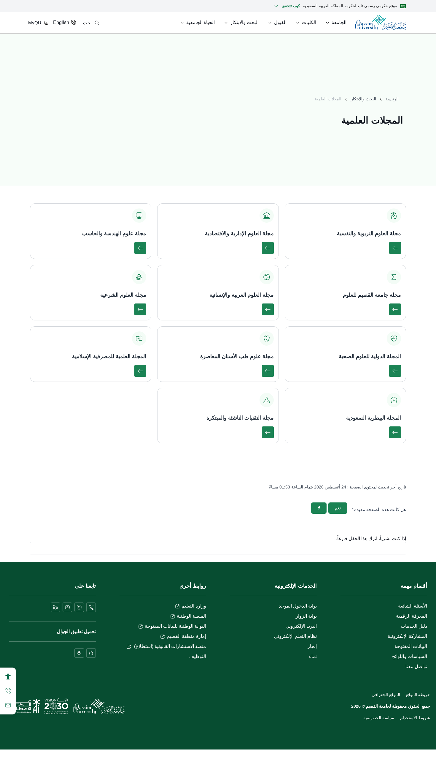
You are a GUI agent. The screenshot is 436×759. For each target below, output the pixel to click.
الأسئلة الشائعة (412, 605)
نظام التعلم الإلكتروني (295, 636)
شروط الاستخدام (415, 717)
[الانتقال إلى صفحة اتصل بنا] (8, 705)
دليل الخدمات (414, 626)
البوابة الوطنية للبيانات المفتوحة (175, 626)
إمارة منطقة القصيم (186, 636)
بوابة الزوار (306, 616)
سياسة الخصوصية (378, 717)
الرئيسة (392, 99)
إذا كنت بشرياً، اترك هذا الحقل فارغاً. (371, 538)
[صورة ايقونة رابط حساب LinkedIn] (55, 607)
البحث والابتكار (363, 99)
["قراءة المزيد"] (395, 248)
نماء (313, 656)
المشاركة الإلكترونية (407, 636)
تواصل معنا (416, 666)
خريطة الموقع (418, 694)
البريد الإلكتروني (301, 626)
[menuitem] (335, 22)
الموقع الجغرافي (386, 694)
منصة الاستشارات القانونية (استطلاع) (169, 646)
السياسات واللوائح (409, 656)
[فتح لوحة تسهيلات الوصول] (8, 676)
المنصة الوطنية (191, 616)
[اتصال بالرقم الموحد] (8, 691)
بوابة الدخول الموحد (298, 605)
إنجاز (312, 646)
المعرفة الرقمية (411, 616)
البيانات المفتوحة (410, 646)
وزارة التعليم (194, 605)
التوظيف (197, 656)
